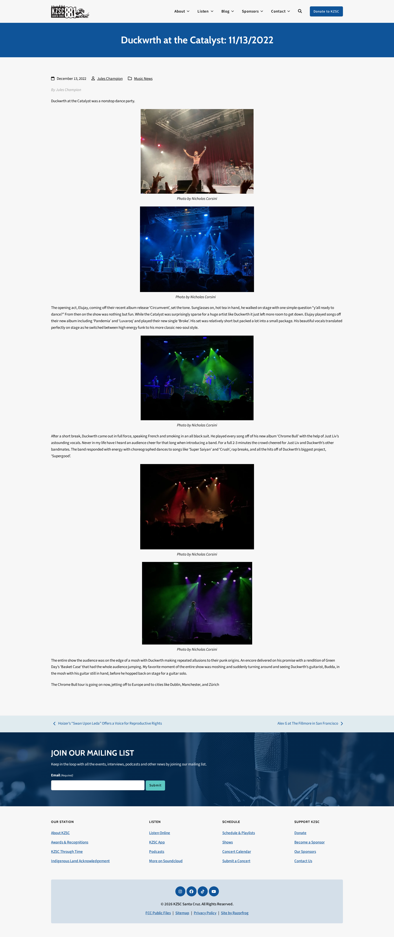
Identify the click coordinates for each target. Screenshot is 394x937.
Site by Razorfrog (235, 913)
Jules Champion (110, 78)
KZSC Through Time (67, 851)
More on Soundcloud (166, 861)
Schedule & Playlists (238, 833)
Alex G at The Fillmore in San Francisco (307, 724)
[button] (300, 11)
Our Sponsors (305, 851)
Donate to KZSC (326, 11)
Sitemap (182, 913)
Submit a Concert (236, 861)
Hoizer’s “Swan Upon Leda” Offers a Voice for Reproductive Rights (107, 724)
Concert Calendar (236, 851)
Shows (227, 842)
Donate (300, 833)
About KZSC (60, 833)
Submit (155, 785)
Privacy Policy (205, 913)
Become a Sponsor (309, 842)
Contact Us (303, 861)
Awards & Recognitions (69, 842)
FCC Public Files (158, 913)
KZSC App (157, 842)
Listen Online (159, 833)
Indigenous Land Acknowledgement (80, 861)
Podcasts (156, 851)
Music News (143, 78)
